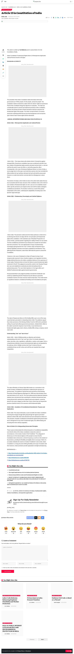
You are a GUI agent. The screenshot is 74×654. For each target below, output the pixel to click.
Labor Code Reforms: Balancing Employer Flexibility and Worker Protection (11, 600)
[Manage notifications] (71, 651)
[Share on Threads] (3, 65)
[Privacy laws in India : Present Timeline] (37, 589)
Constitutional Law (14, 470)
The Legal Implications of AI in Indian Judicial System (24, 472)
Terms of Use (23, 510)
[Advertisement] (27, 81)
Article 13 (21, 490)
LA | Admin (7, 606)
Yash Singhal (57, 602)
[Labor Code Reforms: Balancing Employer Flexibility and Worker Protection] (12, 589)
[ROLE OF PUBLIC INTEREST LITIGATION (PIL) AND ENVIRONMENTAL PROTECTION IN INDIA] (12, 617)
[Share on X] (54, 17)
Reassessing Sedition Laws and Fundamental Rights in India (25, 475)
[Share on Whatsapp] (56, 17)
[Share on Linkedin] (58, 17)
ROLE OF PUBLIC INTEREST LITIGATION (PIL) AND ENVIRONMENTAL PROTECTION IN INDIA (12, 628)
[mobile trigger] (2, 1)
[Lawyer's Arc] (37, 2)
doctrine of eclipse (29, 490)
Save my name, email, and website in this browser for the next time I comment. (20, 567)
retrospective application (25, 492)
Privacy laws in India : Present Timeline (35, 599)
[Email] (3, 69)
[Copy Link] (60, 17)
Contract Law (16, 595)
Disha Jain (4, 16)
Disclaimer (28, 651)
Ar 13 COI (15, 490)
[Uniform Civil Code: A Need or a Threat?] (62, 589)
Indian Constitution (12, 492)
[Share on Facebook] (51, 17)
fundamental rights (40, 490)
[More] (65, 17)
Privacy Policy (20, 651)
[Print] (62, 17)
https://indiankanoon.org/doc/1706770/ (18, 460)
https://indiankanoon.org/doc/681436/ (18, 457)
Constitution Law (6, 9)
